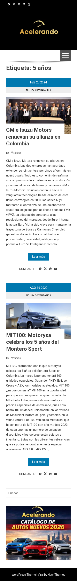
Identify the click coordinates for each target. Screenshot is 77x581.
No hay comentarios (38, 90)
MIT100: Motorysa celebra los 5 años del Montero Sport (32, 342)
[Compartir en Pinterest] (50, 269)
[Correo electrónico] (55, 269)
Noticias (16, 152)
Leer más (38, 256)
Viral (41, 574)
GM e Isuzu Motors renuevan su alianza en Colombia (33, 137)
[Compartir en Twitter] (45, 269)
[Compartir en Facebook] (40, 269)
